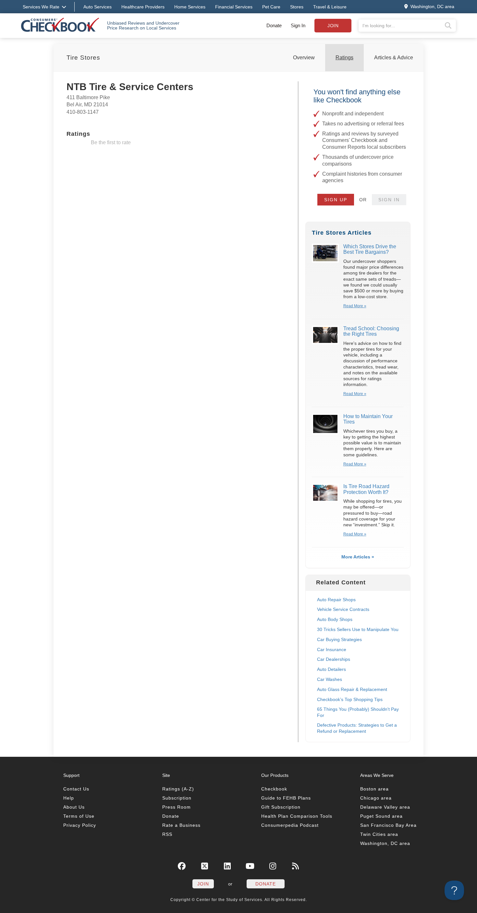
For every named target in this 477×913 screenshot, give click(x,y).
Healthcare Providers (143, 6)
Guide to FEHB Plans (286, 798)
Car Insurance (331, 649)
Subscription (176, 798)
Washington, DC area (385, 843)
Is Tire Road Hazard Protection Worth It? (366, 489)
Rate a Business (181, 825)
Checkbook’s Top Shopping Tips (350, 699)
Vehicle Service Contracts (343, 609)
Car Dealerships (333, 659)
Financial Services (233, 6)
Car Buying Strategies (339, 639)
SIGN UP (335, 199)
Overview (304, 57)
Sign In (298, 25)
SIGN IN (389, 199)
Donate (274, 25)
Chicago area (376, 798)
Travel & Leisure (330, 6)
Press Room (176, 807)
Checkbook (274, 788)
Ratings (344, 57)
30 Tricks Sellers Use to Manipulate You (357, 629)
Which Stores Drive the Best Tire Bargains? (369, 249)
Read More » (354, 306)
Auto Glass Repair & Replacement (352, 689)
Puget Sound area (381, 816)
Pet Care (271, 6)
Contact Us (76, 788)
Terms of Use (78, 816)
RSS (167, 834)
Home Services (189, 6)
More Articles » (357, 556)
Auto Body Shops (334, 619)
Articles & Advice (393, 57)
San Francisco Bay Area (388, 825)
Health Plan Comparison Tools (296, 816)
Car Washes (329, 679)
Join (332, 25)
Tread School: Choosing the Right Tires (371, 331)
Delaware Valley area (385, 807)
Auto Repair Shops (336, 599)
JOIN (203, 883)
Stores (296, 6)
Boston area (374, 788)
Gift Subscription (280, 807)
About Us (74, 807)
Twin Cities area (379, 834)
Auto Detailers (331, 669)
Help (68, 798)
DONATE (265, 883)
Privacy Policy (79, 825)
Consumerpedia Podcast (290, 825)
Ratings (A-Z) (178, 788)
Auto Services (97, 6)
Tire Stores (83, 57)
